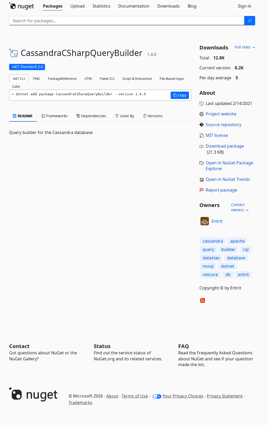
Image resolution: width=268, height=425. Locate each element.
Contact (19, 346)
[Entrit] (204, 221)
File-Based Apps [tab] (172, 78)
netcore (210, 274)
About (112, 396)
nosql (208, 266)
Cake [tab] (16, 86)
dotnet (227, 266)
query (208, 249)
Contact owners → (240, 207)
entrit (243, 274)
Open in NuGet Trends (228, 179)
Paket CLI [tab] (107, 78)
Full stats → (245, 46)
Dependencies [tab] (93, 115)
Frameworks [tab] (56, 115)
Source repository (223, 124)
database (236, 258)
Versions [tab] (155, 115)
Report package (221, 190)
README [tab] (25, 115)
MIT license (217, 135)
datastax (211, 258)
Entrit (216, 221)
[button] (180, 95)
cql (246, 249)
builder (228, 249)
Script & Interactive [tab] (137, 78)
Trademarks (80, 402)
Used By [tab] (126, 115)
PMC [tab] (36, 78)
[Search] (249, 20)
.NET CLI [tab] (18, 78)
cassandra (213, 241)
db (228, 274)
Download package (225, 146)
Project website (221, 114)
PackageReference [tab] (62, 78)
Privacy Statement (225, 396)
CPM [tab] (88, 78)
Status (102, 346)
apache (237, 241)
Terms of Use (135, 396)
